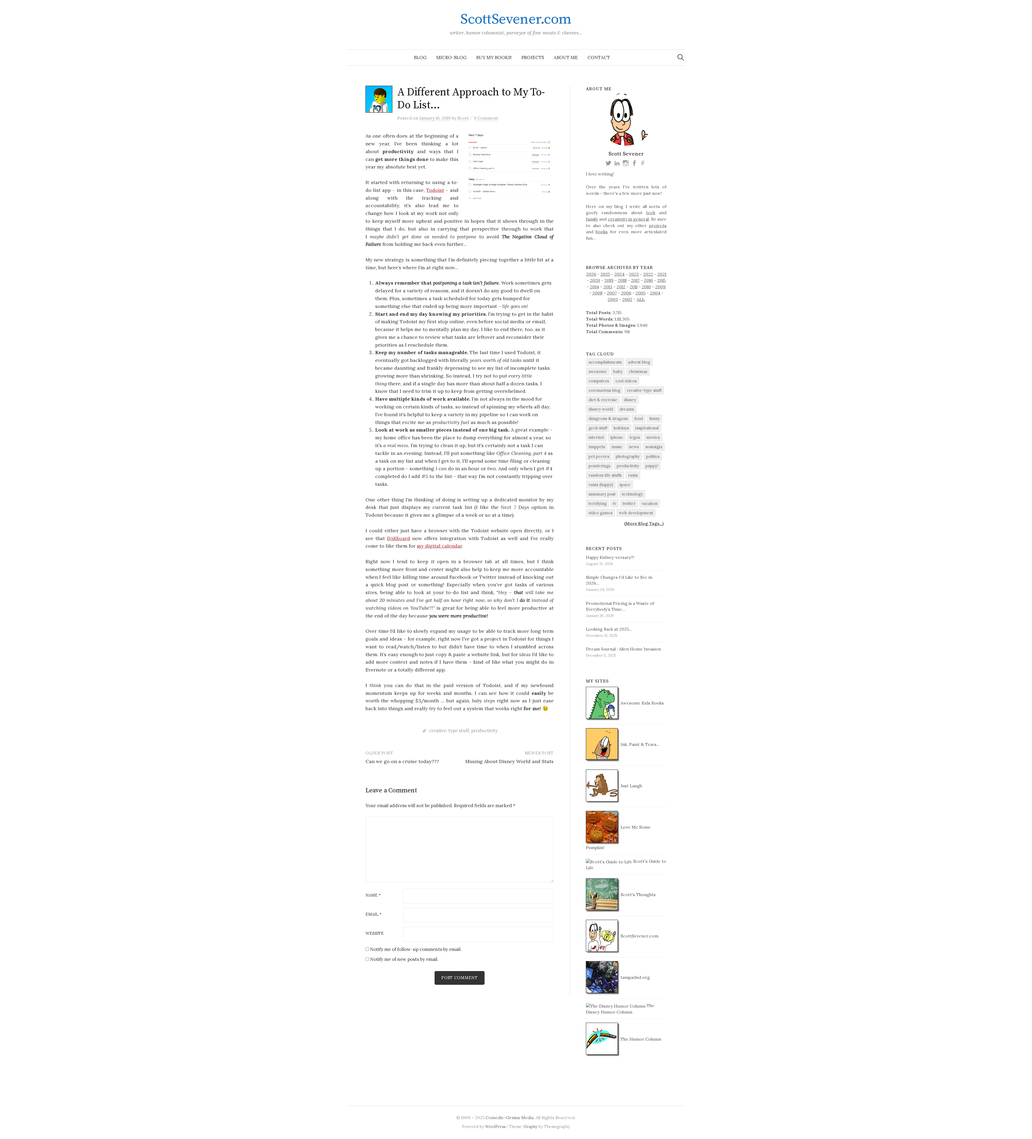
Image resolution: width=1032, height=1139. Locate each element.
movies (653, 437)
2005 (641, 293)
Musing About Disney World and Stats (509, 761)
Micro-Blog (451, 57)
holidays (621, 427)
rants (633, 475)
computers (599, 380)
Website (375, 934)
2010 (646, 286)
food (638, 418)
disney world (601, 409)
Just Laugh (630, 785)
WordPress (495, 1126)
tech (650, 212)
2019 (609, 280)
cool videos (626, 380)
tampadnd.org (634, 977)
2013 (607, 286)
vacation (649, 503)
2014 (594, 286)
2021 (661, 274)
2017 (635, 280)
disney (630, 399)
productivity (484, 731)
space (624, 484)
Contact (598, 57)
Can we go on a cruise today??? (402, 761)
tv (614, 503)
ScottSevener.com (515, 19)
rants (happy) (601, 484)
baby (617, 371)
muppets (597, 446)
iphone (616, 437)
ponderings (599, 465)
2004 (655, 293)
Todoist (435, 190)
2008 (597, 293)
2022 (648, 274)
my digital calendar (439, 546)
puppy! (652, 465)
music (616, 446)
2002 (627, 299)
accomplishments (605, 362)
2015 (661, 280)
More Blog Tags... (643, 523)
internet (596, 437)
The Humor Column (640, 1039)
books (602, 231)
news (634, 446)
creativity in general (628, 219)
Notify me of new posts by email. (404, 959)
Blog (420, 57)
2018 (622, 280)
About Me (566, 57)
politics (653, 456)
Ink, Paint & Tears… (639, 744)
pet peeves (599, 456)
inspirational (647, 427)
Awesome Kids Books (641, 703)
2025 (605, 274)
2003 (613, 299)
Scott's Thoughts (637, 894)
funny (654, 418)
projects (657, 225)
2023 (634, 274)
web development (636, 512)
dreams (626, 409)
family (592, 219)
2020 (595, 280)
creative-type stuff (449, 731)
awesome (598, 371)
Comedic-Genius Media (509, 1117)
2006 (626, 293)
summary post (602, 494)
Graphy (531, 1126)
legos (635, 437)
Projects (532, 57)
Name (373, 895)
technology (632, 494)
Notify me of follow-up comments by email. (415, 949)
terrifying (598, 503)
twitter (629, 503)
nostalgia (653, 446)
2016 (648, 280)
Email (374, 914)
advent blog (639, 362)
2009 (660, 286)
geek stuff (598, 427)
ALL (641, 299)
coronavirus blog (604, 390)
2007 (612, 293)
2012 (621, 286)
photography (628, 456)
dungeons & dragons (608, 418)
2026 (591, 274)
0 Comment (486, 118)
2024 (619, 274)
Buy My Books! (494, 57)
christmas (638, 371)
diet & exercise (603, 399)
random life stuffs (605, 475)
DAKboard (398, 538)
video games (600, 512)
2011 (633, 286)
